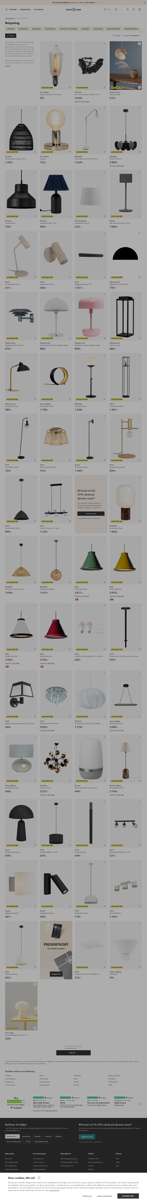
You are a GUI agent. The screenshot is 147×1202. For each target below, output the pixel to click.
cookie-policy (54, 1190)
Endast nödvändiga (104, 1196)
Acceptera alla (128, 1196)
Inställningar (87, 1196)
